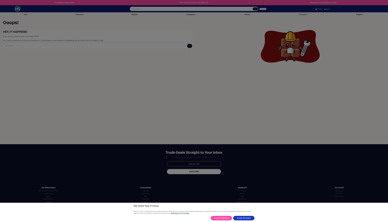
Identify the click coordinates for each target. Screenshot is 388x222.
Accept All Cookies (244, 218)
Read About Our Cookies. (180, 213)
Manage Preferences (221, 218)
